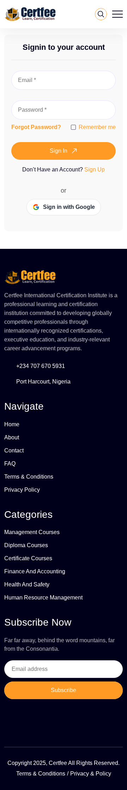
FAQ (10, 464)
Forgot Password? (36, 127)
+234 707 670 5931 (40, 366)
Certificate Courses (28, 558)
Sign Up (94, 169)
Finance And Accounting (34, 571)
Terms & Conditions (28, 477)
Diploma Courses (26, 545)
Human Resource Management (43, 598)
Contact (14, 450)
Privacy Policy (22, 490)
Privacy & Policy (90, 774)
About (11, 437)
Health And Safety (26, 584)
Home (11, 424)
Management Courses (32, 532)
